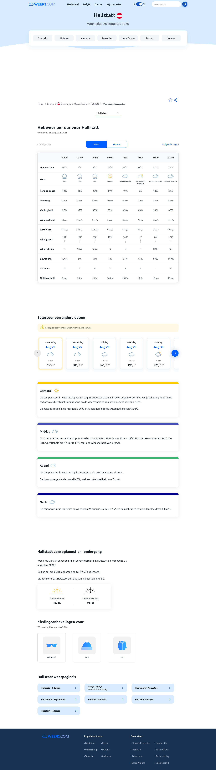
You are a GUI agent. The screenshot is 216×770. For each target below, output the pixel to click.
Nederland (73, 4)
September (107, 38)
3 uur (96, 144)
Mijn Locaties (114, 4)
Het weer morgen (144, 699)
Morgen (171, 38)
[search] (184, 4)
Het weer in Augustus (146, 687)
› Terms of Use (162, 749)
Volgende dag (169, 144)
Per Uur (149, 38)
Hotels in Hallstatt (50, 710)
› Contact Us (161, 742)
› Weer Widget (138, 762)
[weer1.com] (42, 4)
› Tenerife (88, 756)
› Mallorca (106, 756)
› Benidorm (89, 742)
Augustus (85, 38)
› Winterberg (90, 749)
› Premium (136, 749)
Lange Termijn (128, 38)
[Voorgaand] (37, 353)
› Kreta (104, 742)
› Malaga (105, 749)
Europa (98, 4)
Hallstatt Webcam (97, 699)
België (86, 4)
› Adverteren (137, 756)
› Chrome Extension (140, 742)
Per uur (117, 144)
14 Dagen (64, 38)
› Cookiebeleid (162, 762)
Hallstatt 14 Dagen (50, 687)
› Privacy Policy (162, 756)
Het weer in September (53, 699)
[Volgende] (175, 353)
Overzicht (42, 38)
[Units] (139, 4)
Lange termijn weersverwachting (97, 688)
